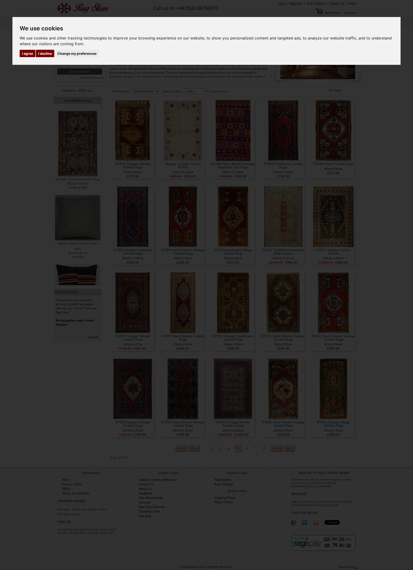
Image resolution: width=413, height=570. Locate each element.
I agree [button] (27, 53)
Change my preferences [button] (77, 53)
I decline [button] (45, 53)
